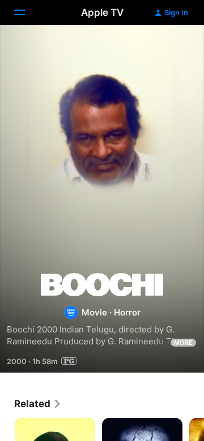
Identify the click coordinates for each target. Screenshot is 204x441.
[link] (38, 403)
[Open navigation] (26, 12)
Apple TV (102, 12)
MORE (183, 343)
